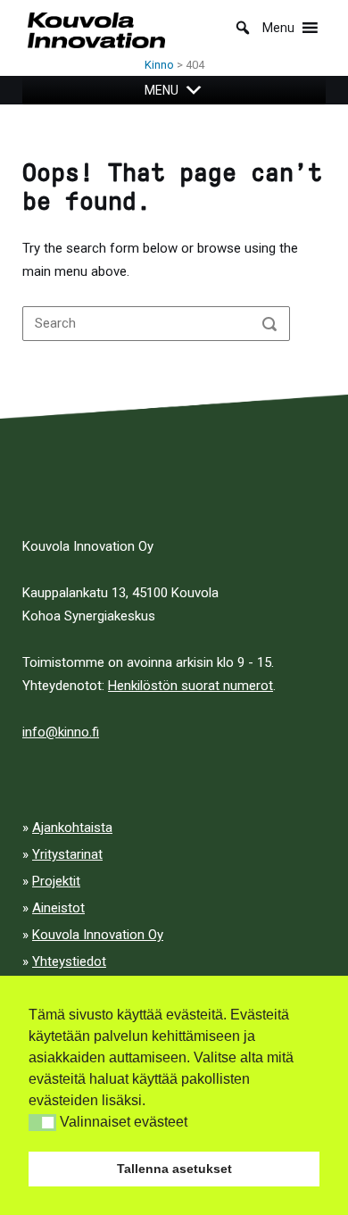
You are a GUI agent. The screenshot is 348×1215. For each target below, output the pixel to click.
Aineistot (58, 908)
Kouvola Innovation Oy (97, 935)
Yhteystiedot (69, 961)
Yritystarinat (67, 854)
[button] (42, 1122)
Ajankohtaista (72, 828)
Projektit (56, 881)
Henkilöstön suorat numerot (190, 686)
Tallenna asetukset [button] (174, 1168)
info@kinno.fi (60, 732)
